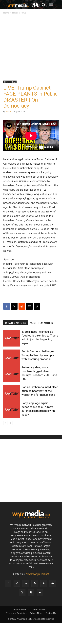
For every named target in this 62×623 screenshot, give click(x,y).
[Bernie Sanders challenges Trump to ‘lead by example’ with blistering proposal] (11, 358)
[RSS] (43, 583)
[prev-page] (5, 423)
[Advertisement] (31, 47)
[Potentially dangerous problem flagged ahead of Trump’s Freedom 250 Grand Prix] (11, 374)
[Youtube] (40, 592)
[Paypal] (34, 583)
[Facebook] (6, 306)
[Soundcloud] (52, 583)
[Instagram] (17, 583)
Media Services (39, 609)
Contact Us (50, 613)
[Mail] (25, 583)
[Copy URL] (37, 306)
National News (19, 12)
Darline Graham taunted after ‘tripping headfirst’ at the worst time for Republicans (39, 390)
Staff (8, 111)
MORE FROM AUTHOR (41, 323)
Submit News (36, 613)
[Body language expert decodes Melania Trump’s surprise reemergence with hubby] (11, 409)
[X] (14, 306)
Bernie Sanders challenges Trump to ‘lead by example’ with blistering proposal (37, 355)
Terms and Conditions (16, 613)
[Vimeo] (31, 592)
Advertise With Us (21, 609)
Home (6, 12)
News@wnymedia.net (37, 573)
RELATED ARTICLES (15, 323)
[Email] (29, 306)
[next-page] (11, 423)
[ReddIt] (22, 306)
